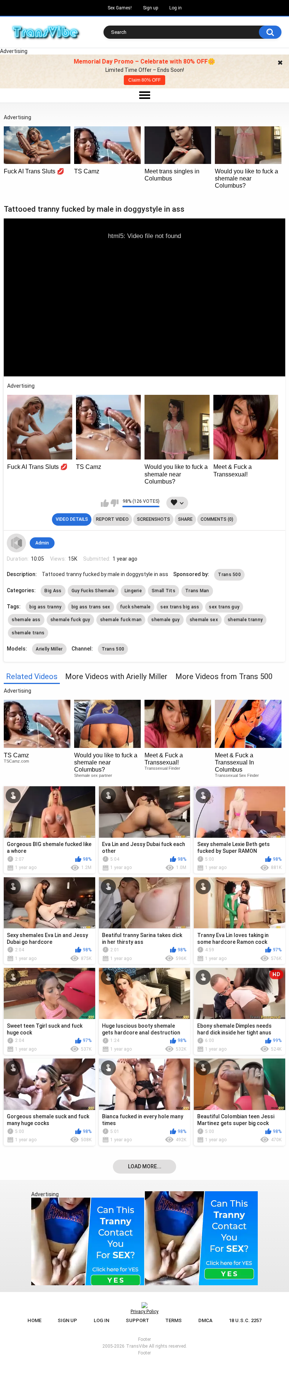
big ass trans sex (90, 607)
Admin (42, 543)
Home (34, 1320)
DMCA (205, 1320)
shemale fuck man (121, 619)
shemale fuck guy (70, 619)
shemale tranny (245, 619)
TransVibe (137, 1346)
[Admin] (16, 543)
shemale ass (26, 619)
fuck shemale (135, 607)
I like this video (105, 503)
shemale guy (165, 619)
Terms (173, 1320)
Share (185, 519)
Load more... (144, 1166)
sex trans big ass (179, 607)
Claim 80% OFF (144, 80)
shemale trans (28, 632)
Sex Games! (120, 8)
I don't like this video (115, 503)
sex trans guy (224, 607)
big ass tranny (45, 607)
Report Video (112, 519)
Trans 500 (229, 574)
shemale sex (204, 619)
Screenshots (153, 519)
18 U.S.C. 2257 (245, 1320)
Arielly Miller (49, 649)
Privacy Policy (144, 1311)
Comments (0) (217, 519)
